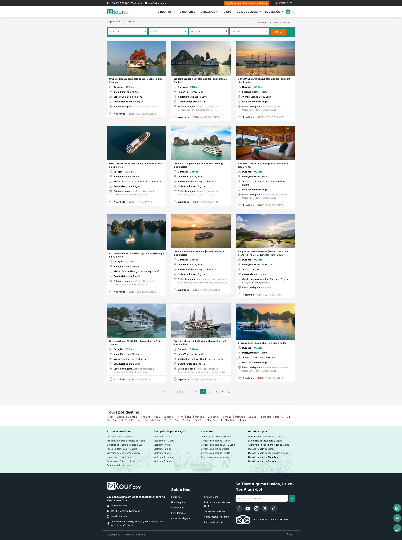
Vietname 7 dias (162, 436)
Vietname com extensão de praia (124, 453)
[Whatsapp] (397, 508)
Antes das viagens (180, 518)
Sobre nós (176, 497)
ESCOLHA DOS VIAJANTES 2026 (269, 519)
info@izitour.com (157, 3)
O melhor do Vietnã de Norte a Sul (124, 444)
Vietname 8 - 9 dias (164, 440)
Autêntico (137, 106)
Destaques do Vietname (119, 465)
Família (193, 110)
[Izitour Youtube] (247, 508)
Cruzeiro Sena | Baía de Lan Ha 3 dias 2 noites (262, 343)
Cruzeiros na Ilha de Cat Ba (215, 448)
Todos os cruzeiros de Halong (216, 436)
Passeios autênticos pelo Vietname (124, 461)
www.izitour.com (118, 516)
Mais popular (202, 279)
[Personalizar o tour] (397, 528)
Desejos (130, 21)
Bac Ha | (281, 416)
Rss (289, 534)
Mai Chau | (242, 416)
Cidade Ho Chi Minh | (129, 416)
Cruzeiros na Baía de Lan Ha (215, 453)
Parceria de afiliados (214, 522)
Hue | (191, 416)
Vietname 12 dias (162, 448)
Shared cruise (150, 106)
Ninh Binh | (147, 416)
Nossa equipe (178, 502)
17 (209, 391)
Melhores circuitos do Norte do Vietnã (126, 440)
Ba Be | (126, 420)
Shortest (274, 22)
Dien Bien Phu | (173, 420)
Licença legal (211, 497)
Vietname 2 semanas (164, 457)
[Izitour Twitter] (265, 508)
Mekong (244, 420)
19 (222, 391)
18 (216, 391)
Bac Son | (188, 420)
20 (229, 391)
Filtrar (278, 32)
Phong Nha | (267, 416)
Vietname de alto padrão (119, 436)
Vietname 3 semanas (164, 461)
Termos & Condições (214, 511)
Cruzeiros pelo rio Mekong (214, 457)
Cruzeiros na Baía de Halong (215, 440)
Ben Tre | (201, 420)
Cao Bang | (215, 416)
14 (190, 391)
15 (196, 391)
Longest (287, 22)
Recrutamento (178, 513)
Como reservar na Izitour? (217, 516)
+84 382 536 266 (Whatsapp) (126, 3)
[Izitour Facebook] (239, 508)
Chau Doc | (214, 420)
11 (170, 391)
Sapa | (159, 416)
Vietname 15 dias (162, 453)
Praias (274, 194)
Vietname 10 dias (162, 444)
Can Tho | (201, 416)
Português (285, 3)
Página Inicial (113, 21)
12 (177, 391)
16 (203, 391)
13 (183, 391)
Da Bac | (254, 416)
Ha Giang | (228, 416)
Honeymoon (206, 282)
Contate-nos (177, 507)
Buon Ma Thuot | (154, 420)
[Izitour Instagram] (256, 508)
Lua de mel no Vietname (119, 457)
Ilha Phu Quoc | (230, 420)
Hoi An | (182, 416)
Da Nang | (170, 416)
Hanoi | (112, 416)
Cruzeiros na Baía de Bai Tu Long (218, 444)
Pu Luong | (138, 420)
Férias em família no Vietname (122, 448)
